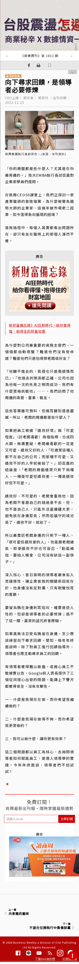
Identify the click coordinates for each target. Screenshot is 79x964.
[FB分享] (29, 65)
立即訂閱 (67, 819)
